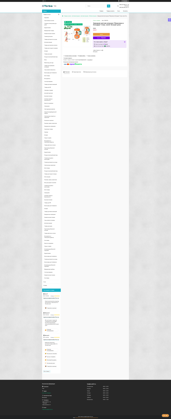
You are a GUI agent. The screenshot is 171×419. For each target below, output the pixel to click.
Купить (101, 34)
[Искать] (108, 6)
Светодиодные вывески (49, 109)
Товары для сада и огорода (50, 173)
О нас (118, 11)
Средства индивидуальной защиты (50, 112)
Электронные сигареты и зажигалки (49, 117)
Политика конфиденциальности (92, 417)
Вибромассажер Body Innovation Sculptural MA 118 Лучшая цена (51, 344)
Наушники (46, 17)
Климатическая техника (49, 33)
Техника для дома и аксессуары (48, 159)
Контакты (125, 11)
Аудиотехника (47, 27)
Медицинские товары (49, 30)
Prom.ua (91, 416)
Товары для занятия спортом (50, 45)
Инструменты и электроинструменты (49, 141)
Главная (101, 11)
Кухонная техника (48, 96)
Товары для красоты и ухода (50, 39)
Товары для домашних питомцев (49, 66)
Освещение (46, 106)
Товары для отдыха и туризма (51, 48)
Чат (166, 415)
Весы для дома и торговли (50, 182)
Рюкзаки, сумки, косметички (50, 123)
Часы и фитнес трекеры (49, 220)
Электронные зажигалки (49, 165)
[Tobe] (47, 6)
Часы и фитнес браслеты (49, 69)
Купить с (99, 37)
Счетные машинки (48, 81)
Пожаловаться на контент (80, 417)
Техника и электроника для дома (50, 24)
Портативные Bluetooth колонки (49, 148)
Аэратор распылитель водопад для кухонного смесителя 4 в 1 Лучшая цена (52, 302)
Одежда (46, 132)
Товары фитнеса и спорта (50, 145)
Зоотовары (46, 240)
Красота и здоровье (48, 103)
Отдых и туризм (47, 137)
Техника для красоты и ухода (50, 162)
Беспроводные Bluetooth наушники (49, 250)
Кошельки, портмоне (49, 120)
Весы (45, 59)
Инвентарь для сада (48, 62)
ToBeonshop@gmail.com (47, 409)
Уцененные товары (48, 129)
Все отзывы (46, 371)
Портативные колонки (49, 20)
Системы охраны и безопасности (48, 99)
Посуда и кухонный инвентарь (51, 56)
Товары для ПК (47, 87)
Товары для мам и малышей (50, 84)
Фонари (46, 51)
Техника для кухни (48, 36)
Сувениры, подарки (48, 90)
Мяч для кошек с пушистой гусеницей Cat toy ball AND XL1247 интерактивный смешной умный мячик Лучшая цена (52, 323)
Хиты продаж (47, 176)
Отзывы (45, 285)
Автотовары (47, 75)
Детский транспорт (48, 93)
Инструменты (47, 78)
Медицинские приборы (49, 269)
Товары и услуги (110, 11)
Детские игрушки (76, 16)
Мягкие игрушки (92, 16)
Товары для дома (48, 54)
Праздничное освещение (50, 126)
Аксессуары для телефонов (50, 72)
